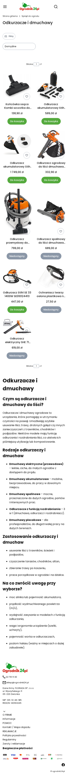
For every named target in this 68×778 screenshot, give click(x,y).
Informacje (9, 719)
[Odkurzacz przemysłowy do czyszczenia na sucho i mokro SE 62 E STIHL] (17, 212)
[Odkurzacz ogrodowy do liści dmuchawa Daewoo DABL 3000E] (51, 145)
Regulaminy (9, 739)
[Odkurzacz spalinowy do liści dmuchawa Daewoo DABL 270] (51, 212)
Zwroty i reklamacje (14, 743)
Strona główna (10, 16)
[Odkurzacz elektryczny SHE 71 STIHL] (17, 327)
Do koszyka (17, 121)
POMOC (7, 723)
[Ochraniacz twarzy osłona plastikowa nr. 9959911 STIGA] (51, 277)
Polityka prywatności (14, 735)
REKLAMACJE (10, 731)
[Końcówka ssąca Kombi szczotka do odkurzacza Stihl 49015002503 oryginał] (17, 86)
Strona (29, 64)
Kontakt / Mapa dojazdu (16, 727)
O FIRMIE (7, 714)
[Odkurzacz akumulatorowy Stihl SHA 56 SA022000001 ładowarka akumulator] (17, 145)
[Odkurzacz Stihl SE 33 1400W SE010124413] (17, 277)
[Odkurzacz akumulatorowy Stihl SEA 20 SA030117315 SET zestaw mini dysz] (51, 86)
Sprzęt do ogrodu (30, 16)
